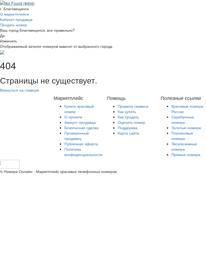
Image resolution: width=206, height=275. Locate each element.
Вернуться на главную (19, 90)
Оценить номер (131, 122)
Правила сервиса (133, 106)
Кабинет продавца (16, 19)
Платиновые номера (182, 135)
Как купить (127, 111)
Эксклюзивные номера (184, 146)
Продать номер (13, 24)
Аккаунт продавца (80, 122)
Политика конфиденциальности (83, 151)
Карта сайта (128, 133)
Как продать (128, 117)
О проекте (73, 117)
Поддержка (127, 127)
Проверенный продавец (76, 135)
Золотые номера (186, 127)
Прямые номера (185, 154)
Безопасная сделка (81, 127)
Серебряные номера (182, 119)
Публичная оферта (81, 143)
